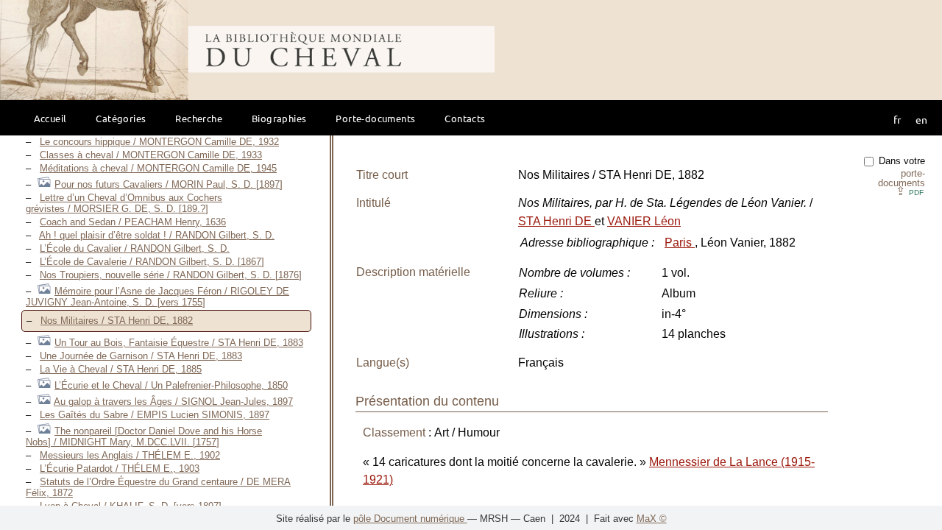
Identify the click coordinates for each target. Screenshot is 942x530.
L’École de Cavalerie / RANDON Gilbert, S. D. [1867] (152, 261)
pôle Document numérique (410, 518)
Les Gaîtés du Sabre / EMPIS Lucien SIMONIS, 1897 (154, 414)
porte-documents (901, 178)
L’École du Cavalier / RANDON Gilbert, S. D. (135, 248)
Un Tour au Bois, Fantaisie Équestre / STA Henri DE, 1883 (178, 342)
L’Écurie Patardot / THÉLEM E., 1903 (119, 468)
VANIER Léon (644, 221)
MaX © (652, 518)
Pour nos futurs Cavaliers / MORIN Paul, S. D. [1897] (168, 184)
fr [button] (897, 119)
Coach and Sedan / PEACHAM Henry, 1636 (133, 221)
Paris (680, 242)
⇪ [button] (910, 191)
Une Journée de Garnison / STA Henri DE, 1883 (141, 355)
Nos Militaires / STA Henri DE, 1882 (116, 320)
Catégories (121, 118)
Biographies (279, 118)
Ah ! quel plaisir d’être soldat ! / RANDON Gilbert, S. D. (157, 235)
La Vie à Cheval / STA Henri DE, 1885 (121, 369)
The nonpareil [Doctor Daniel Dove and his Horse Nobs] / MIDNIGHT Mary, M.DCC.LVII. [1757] (144, 436)
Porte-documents (375, 118)
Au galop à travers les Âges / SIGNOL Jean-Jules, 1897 (173, 401)
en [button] (921, 119)
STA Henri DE (556, 221)
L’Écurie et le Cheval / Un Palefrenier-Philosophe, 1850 (171, 385)
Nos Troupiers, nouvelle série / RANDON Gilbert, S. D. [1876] (171, 274)
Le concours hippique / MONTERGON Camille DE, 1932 (159, 141)
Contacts (465, 118)
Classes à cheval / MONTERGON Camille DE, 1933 (151, 154)
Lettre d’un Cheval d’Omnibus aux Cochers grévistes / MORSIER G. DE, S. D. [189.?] (124, 203)
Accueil (50, 118)
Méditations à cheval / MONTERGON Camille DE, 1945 (158, 168)
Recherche (198, 118)
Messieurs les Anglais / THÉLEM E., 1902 (130, 455)
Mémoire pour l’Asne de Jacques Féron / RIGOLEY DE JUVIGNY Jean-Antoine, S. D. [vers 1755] (157, 297)
